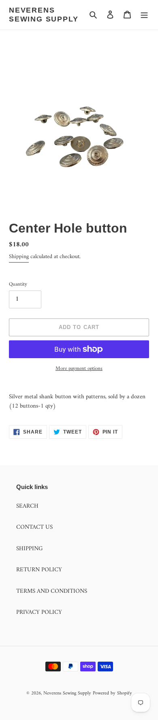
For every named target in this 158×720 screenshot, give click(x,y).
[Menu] (144, 15)
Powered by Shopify (112, 693)
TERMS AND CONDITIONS (51, 591)
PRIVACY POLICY (39, 612)
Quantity (18, 284)
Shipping (19, 257)
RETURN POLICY (39, 569)
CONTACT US (34, 527)
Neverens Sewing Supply (43, 14)
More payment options (79, 369)
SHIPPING (29, 548)
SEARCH (27, 506)
